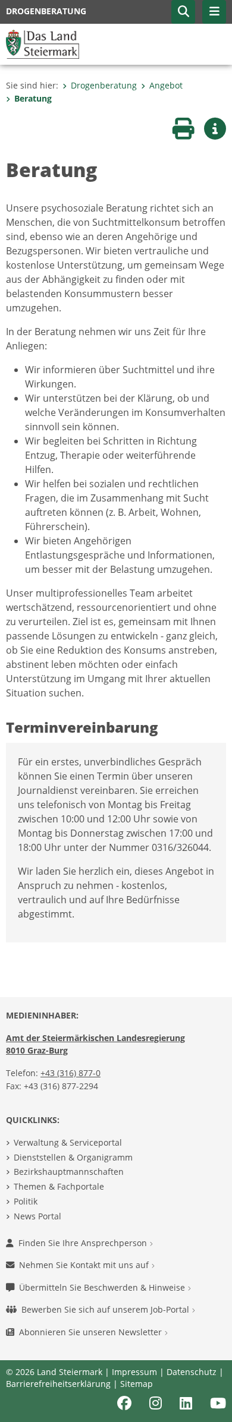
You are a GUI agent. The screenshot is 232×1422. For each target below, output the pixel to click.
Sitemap (136, 1383)
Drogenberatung (104, 85)
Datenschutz (192, 1371)
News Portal (37, 1216)
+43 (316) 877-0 (70, 1073)
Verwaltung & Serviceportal (68, 1142)
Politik (25, 1201)
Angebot (166, 85)
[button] (183, 12)
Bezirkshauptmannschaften (69, 1171)
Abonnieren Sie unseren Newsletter (91, 1332)
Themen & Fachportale (59, 1186)
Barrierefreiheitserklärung (58, 1383)
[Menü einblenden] (214, 12)
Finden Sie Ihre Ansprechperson (83, 1242)
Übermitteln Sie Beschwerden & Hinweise (103, 1287)
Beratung (33, 98)
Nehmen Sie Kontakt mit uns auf (85, 1264)
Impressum (134, 1371)
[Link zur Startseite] (42, 43)
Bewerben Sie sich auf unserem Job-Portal (106, 1309)
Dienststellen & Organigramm (73, 1157)
